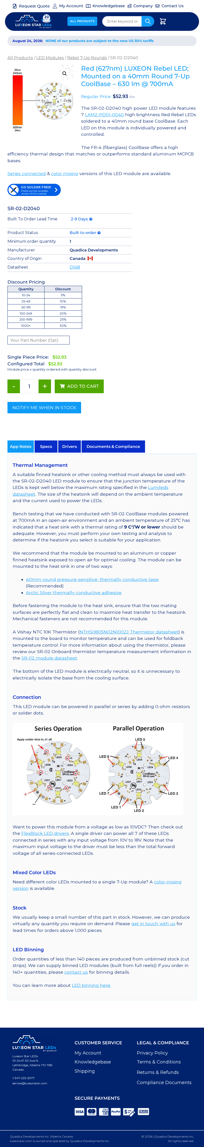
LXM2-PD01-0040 (104, 114)
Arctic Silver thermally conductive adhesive (74, 592)
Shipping (85, 1071)
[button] (64, 73)
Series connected (26, 173)
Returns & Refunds (158, 1072)
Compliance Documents (164, 1082)
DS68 (75, 267)
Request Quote (34, 6)
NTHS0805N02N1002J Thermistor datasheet (129, 631)
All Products (82, 21)
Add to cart (83, 386)
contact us (76, 972)
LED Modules (50, 57)
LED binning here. (91, 985)
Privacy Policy (152, 1053)
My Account (88, 1053)
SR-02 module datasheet (49, 658)
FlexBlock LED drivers (45, 833)
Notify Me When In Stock (44, 407)
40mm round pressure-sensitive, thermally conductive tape (92, 579)
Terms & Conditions (159, 1062)
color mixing (64, 173)
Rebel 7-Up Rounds (87, 57)
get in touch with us (153, 923)
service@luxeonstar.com (29, 1083)
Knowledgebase (93, 1062)
